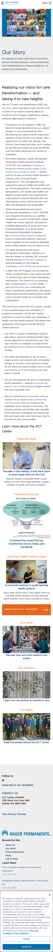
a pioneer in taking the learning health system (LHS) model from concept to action (26, 168)
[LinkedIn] (3, 780)
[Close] (50, 895)
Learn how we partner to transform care (26, 700)
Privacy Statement (21, 933)
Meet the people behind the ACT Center (26, 742)
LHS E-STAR (11, 859)
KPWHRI (11, 165)
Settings (26, 939)
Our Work (10, 849)
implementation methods (20, 347)
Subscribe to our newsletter (21, 609)
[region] (26, 921)
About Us (10, 845)
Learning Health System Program (26, 236)
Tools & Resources (14, 852)
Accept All (26, 947)
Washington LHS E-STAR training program (27, 266)
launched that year (19, 287)
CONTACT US (10, 793)
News (8, 856)
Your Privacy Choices (14, 814)
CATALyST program (33, 260)
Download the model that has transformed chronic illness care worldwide (27, 543)
